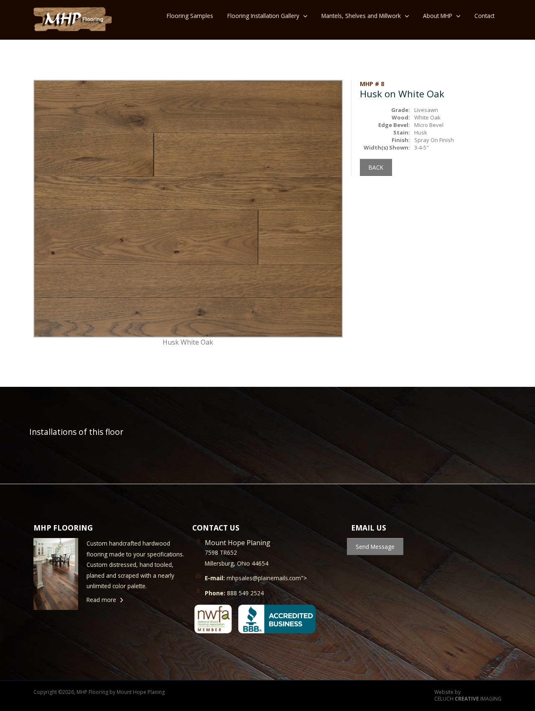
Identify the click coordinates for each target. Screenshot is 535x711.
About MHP (437, 16)
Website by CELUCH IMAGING (468, 696)
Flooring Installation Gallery (263, 16)
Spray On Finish (434, 140)
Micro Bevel (428, 125)
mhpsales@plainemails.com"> (256, 578)
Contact (484, 16)
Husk (420, 132)
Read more (101, 600)
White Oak (427, 117)
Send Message (375, 547)
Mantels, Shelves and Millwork (361, 16)
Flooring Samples (190, 16)
